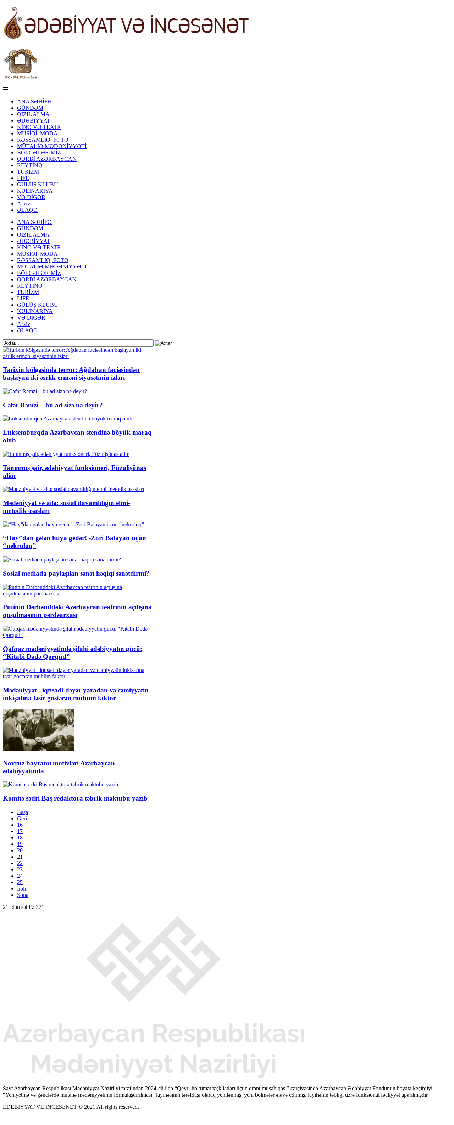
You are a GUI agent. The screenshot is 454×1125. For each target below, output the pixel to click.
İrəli (21, 889)
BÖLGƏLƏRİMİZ (39, 152)
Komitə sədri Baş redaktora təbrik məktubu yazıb (75, 798)
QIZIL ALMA (33, 114)
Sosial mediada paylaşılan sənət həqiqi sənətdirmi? (76, 573)
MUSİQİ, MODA (37, 133)
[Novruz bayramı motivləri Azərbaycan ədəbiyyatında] (38, 749)
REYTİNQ (30, 165)
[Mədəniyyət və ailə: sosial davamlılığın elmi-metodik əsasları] (73, 489)
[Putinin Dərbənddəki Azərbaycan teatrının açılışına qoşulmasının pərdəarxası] (77, 593)
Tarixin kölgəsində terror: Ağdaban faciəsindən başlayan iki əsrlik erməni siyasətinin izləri (71, 373)
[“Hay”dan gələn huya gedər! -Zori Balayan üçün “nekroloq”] (73, 524)
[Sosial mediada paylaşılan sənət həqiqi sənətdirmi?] (62, 559)
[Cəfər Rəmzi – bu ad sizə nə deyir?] (45, 391)
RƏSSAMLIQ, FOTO (42, 140)
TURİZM (28, 172)
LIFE (23, 178)
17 (20, 831)
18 (20, 838)
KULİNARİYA (35, 191)
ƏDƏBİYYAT (33, 121)
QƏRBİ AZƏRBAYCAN (47, 159)
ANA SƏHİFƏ (34, 101)
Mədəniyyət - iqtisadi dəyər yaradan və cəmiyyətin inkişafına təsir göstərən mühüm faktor (76, 694)
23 (20, 869)
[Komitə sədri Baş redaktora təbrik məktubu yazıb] (60, 784)
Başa (22, 812)
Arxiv (23, 203)
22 (20, 863)
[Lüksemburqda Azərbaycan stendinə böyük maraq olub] (67, 418)
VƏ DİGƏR (31, 197)
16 (20, 825)
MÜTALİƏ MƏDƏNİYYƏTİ (52, 146)
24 (20, 876)
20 (20, 850)
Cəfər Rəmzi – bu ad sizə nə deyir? (53, 405)
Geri (22, 818)
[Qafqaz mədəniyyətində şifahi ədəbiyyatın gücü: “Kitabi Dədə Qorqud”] (77, 635)
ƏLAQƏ (27, 210)
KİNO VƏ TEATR (39, 127)
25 (20, 882)
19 (20, 844)
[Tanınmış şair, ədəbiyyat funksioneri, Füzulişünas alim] (66, 454)
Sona (22, 895)
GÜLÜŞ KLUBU (37, 184)
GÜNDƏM (30, 108)
